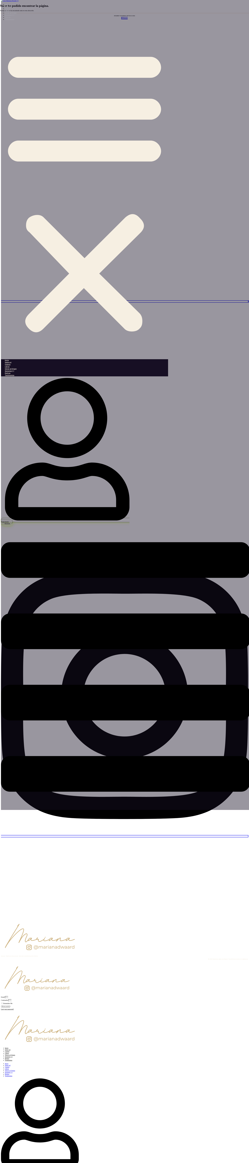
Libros (7, 11)
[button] (84, 190)
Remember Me (7, 1003)
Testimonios (9, 19)
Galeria (7, 9)
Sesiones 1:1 (9, 15)
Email (3, 997)
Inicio (7, 4)
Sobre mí (8, 6)
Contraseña (4, 1000)
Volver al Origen (11, 13)
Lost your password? (7, 1009)
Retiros (7, 17)
